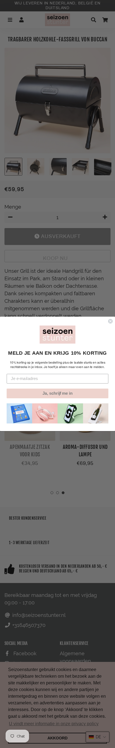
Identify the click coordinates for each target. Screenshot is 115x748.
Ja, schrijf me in (57, 393)
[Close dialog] (110, 321)
